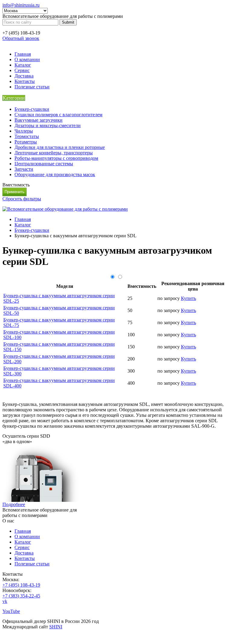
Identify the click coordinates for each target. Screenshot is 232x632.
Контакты (24, 81)
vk (4, 601)
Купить (188, 298)
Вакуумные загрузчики (38, 120)
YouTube (11, 611)
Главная (22, 54)
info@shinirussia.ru (21, 5)
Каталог (22, 64)
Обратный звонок (20, 38)
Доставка (24, 75)
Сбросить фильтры (21, 198)
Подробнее (13, 504)
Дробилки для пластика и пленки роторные (59, 147)
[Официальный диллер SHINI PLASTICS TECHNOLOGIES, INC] (65, 209)
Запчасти (23, 169)
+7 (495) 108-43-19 (21, 585)
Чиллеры (23, 130)
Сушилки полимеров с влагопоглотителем (58, 114)
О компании (27, 59)
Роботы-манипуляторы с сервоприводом (56, 158)
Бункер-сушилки (31, 109)
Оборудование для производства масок (54, 174)
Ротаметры (25, 141)
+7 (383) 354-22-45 (21, 595)
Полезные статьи (32, 86)
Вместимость (16, 184)
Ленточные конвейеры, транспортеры (53, 152)
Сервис (22, 70)
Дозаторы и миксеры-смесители (47, 125)
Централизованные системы (43, 163)
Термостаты (26, 136)
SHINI (55, 626)
